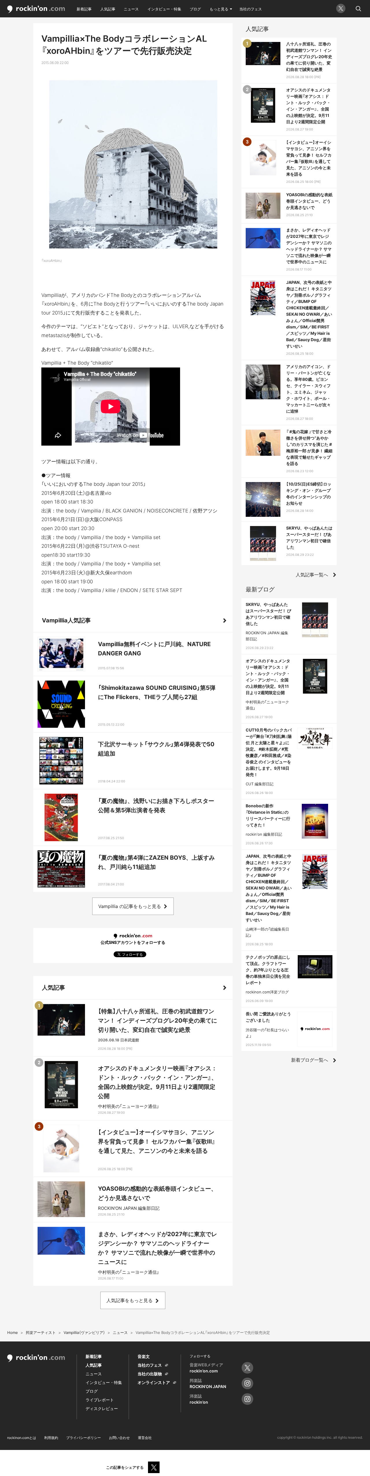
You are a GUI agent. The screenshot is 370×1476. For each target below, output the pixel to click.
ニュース (131, 9)
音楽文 (144, 1356)
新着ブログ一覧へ (309, 1060)
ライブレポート (100, 1399)
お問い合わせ (119, 1437)
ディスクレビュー (102, 1408)
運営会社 (145, 1437)
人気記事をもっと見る (129, 1300)
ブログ (195, 9)
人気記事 (107, 9)
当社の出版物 (150, 1373)
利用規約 (51, 1437)
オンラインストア (154, 1382)
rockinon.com (36, 9)
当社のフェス (250, 9)
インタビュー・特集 (164, 9)
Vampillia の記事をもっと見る (129, 906)
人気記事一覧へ (312, 575)
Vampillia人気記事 (66, 620)
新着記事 (84, 9)
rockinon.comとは (21, 1437)
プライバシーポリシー (83, 1437)
